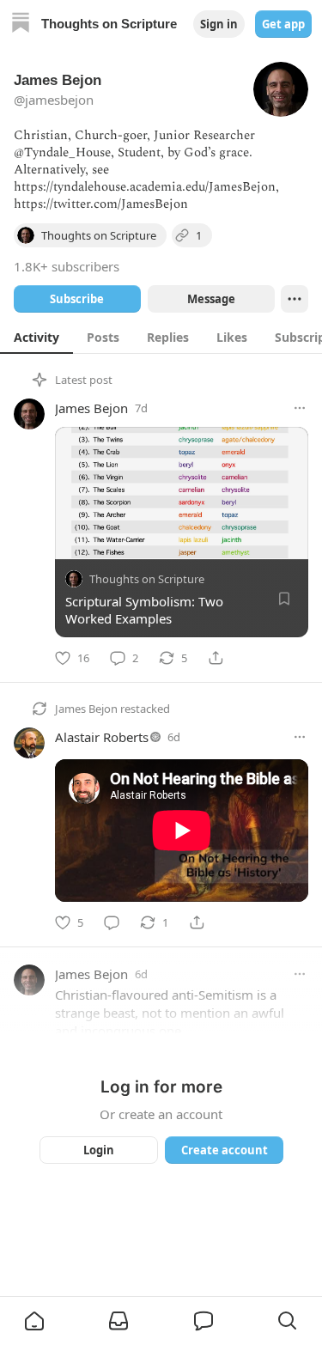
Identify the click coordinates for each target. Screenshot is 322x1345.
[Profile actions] (294, 299)
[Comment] (111, 922)
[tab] (36, 337)
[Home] (20, 24)
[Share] (215, 658)
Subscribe (77, 299)
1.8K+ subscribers (66, 266)
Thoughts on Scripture (146, 579)
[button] (34, 1321)
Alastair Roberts (102, 737)
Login (98, 1150)
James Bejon (91, 408)
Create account (223, 1150)
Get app (283, 24)
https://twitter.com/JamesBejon (101, 204)
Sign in (219, 24)
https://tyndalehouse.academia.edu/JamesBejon (145, 187)
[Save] (284, 598)
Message (210, 299)
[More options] (299, 408)
